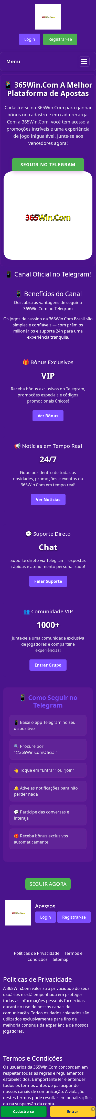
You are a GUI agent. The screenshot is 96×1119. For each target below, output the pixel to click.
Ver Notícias (48, 499)
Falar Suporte (48, 581)
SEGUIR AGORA (48, 883)
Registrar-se (60, 39)
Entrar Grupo (48, 665)
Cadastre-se (23, 1111)
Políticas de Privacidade (36, 953)
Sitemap (61, 959)
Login (29, 39)
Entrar (72, 1111)
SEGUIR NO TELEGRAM (48, 164)
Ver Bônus (48, 416)
